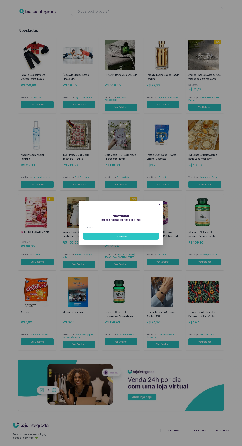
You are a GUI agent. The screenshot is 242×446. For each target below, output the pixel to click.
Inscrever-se (121, 236)
